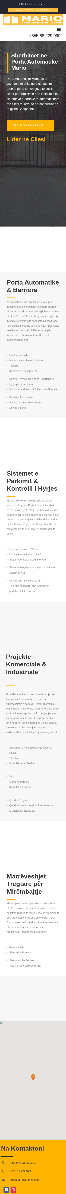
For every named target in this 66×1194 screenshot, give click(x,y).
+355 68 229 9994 (46, 35)
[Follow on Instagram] (13, 1190)
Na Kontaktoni (29, 125)
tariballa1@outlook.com (24, 1179)
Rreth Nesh (24, 259)
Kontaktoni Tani (33, 452)
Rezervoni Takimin (32, 10)
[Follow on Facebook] (6, 1190)
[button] (33, 1077)
